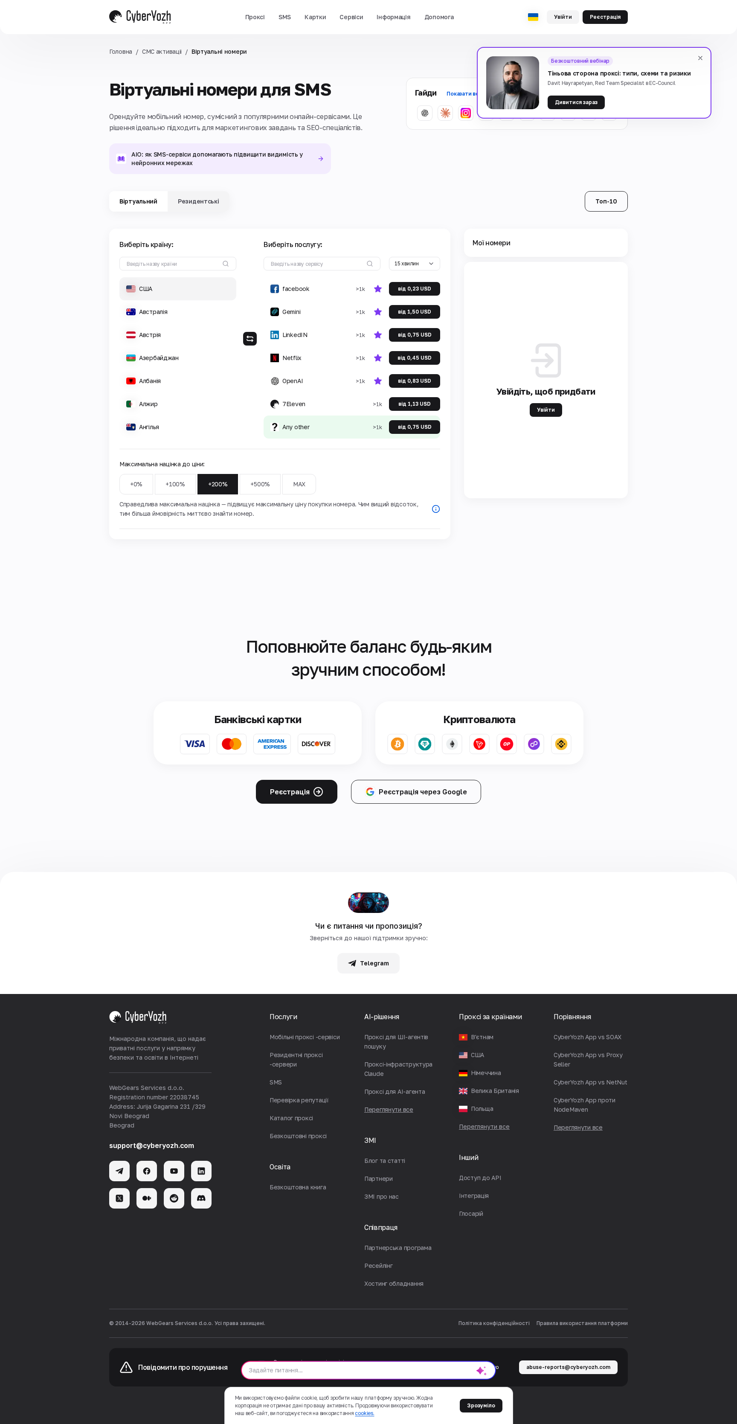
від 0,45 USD (415, 358)
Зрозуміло (481, 1405)
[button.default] (481, 1370)
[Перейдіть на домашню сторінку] (140, 17)
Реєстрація (605, 17)
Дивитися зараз (576, 102)
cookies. (364, 1413)
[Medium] (146, 1198)
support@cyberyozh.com (151, 1145)
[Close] (700, 58)
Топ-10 (606, 201)
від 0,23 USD (414, 288)
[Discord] (201, 1198)
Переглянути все (484, 1126)
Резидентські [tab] (198, 201)
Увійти (563, 17)
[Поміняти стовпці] (250, 339)
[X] (119, 1198)
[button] (255, 17)
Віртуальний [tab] (138, 201)
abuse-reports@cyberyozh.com (568, 1367)
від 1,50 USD (414, 311)
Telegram (374, 963)
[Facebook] (146, 1171)
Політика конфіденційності (494, 1323)
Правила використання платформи (582, 1323)
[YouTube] (174, 1171)
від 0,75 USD (415, 334)
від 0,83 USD (414, 381)
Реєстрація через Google (423, 792)
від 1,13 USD (414, 404)
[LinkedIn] (201, 1171)
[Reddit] (174, 1198)
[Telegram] (119, 1171)
